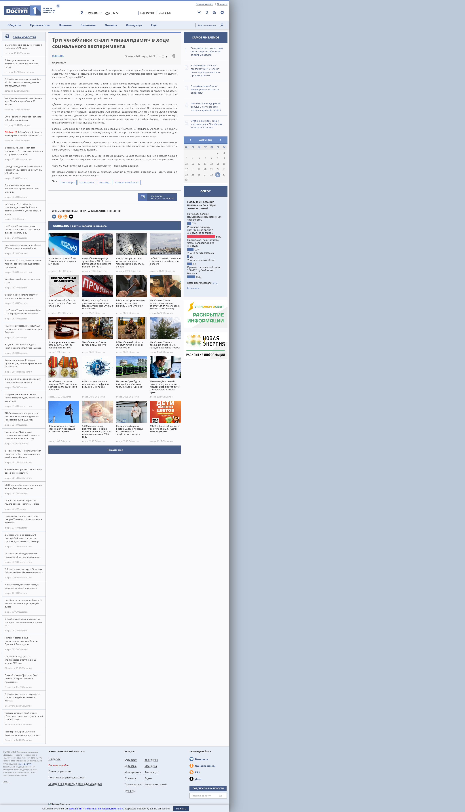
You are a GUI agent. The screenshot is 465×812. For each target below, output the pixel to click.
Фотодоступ (134, 25)
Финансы (111, 25)
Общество (14, 25)
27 (205, 174)
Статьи (6, 781)
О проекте (222, 4)
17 (186, 169)
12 (199, 164)
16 (224, 164)
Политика (65, 25)
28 (211, 174)
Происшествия (40, 25)
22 (218, 169)
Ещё (154, 25)
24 (186, 174)
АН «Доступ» (25, 763)
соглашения (75, 808)
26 (199, 174)
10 (186, 164)
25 (192, 174)
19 (199, 169)
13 (205, 164)
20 (205, 169)
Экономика (88, 25)
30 (224, 174)
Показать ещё (115, 450)
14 (211, 164)
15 (218, 164)
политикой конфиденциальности (104, 808)
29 (218, 174)
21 (211, 169)
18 (192, 169)
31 (186, 180)
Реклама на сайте (204, 4)
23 (224, 169)
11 (192, 164)
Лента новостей (24, 37)
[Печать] (173, 57)
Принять (181, 808)
